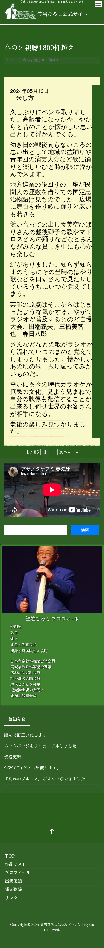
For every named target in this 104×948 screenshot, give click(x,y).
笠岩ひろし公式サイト (57, 924)
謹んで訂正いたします (25, 735)
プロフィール (17, 873)
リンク (11, 898)
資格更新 (12, 757)
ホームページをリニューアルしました (40, 746)
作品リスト (15, 864)
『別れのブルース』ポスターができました (44, 779)
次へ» (64, 452)
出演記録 (13, 881)
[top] (52, 832)
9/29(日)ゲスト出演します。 (32, 768)
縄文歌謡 (13, 889)
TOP (10, 856)
